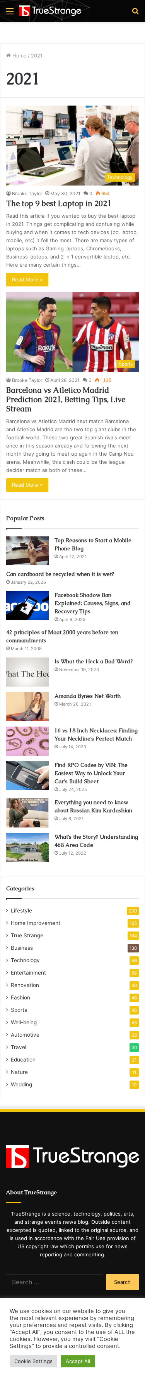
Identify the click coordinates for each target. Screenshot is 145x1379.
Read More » (27, 279)
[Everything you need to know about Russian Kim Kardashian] (27, 812)
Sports (19, 1010)
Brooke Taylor (27, 193)
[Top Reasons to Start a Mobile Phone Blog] (27, 550)
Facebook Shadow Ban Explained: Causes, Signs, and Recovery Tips (93, 603)
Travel (18, 1047)
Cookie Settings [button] (33, 1361)
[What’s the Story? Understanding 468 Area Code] (27, 847)
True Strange (27, 935)
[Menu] (10, 14)
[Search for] (135, 14)
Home (19, 55)
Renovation (25, 985)
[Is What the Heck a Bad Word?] (27, 672)
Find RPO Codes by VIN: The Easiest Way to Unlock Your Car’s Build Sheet (91, 773)
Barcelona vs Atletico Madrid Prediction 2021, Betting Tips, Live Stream (65, 399)
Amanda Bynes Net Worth (88, 695)
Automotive (25, 1035)
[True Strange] (50, 10)
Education (23, 1059)
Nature (19, 1072)
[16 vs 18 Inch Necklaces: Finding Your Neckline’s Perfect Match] (27, 741)
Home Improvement (35, 923)
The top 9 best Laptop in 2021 (58, 203)
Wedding (21, 1084)
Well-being (24, 1022)
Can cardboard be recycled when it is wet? (60, 574)
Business (22, 948)
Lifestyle (21, 910)
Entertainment (28, 973)
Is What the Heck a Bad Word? (94, 661)
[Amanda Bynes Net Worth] (27, 706)
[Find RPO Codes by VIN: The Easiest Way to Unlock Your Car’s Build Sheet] (27, 775)
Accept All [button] (78, 1361)
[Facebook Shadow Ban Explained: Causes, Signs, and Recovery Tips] (27, 605)
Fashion (20, 997)
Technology (25, 960)
